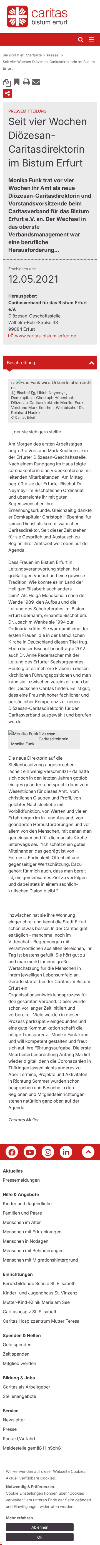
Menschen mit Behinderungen (33, 1250)
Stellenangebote (19, 1396)
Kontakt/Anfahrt (19, 1438)
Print (26, 81)
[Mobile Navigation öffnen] (91, 39)
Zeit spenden (16, 1354)
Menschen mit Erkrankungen (32, 1231)
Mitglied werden (19, 1363)
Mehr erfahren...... (23, 1517)
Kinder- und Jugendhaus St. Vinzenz (40, 1293)
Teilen (7, 93)
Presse (53, 55)
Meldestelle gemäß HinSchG (32, 1448)
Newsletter (14, 1419)
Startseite (34, 55)
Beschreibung (21, 362)
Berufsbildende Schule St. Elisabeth (39, 1283)
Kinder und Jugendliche (27, 1203)
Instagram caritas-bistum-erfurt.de (48, 1152)
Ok (39, 1537)
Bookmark (16, 81)
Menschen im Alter (22, 1222)
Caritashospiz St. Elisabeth (30, 1311)
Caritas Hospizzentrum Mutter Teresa (41, 1321)
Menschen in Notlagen (25, 1241)
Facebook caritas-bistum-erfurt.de (12, 1152)
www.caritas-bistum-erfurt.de (45, 335)
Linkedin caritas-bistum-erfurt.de (66, 1152)
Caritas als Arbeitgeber (26, 1387)
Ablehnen (39, 1527)
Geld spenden (17, 1344)
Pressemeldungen (21, 1180)
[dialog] (51, 1505)
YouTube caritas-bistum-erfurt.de (30, 1152)
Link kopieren (7, 81)
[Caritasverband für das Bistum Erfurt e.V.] (50, 16)
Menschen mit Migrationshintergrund (40, 1260)
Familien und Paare (22, 1213)
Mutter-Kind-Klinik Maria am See (36, 1302)
